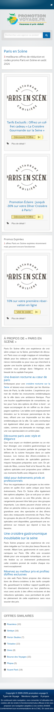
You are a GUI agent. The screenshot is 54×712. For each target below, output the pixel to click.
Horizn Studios (14, 637)
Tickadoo (11, 644)
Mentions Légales (29, 696)
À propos (44, 696)
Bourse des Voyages (17, 657)
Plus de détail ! (18, 144)
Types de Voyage (11, 696)
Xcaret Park (12, 670)
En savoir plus (47, 708)
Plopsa (10, 663)
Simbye (10, 631)
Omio (9, 650)
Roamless (11, 624)
